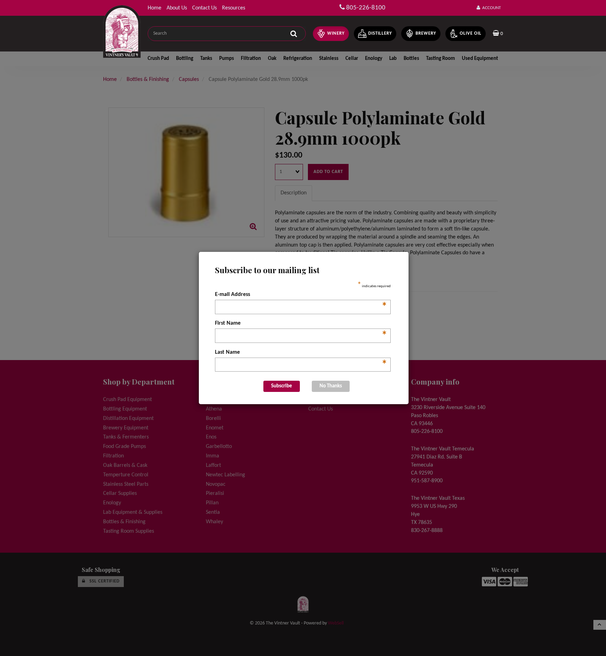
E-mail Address (301, 295)
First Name (301, 323)
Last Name (301, 353)
